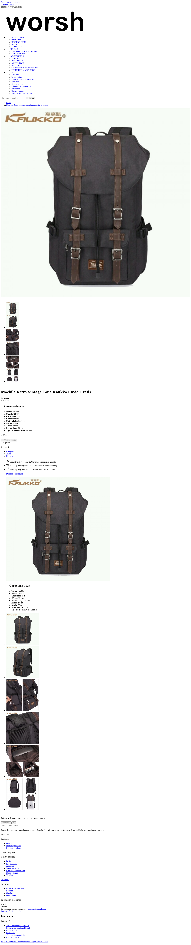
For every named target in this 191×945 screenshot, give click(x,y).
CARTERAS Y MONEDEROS (24, 68)
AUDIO (14, 44)
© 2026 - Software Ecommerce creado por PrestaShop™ (24, 942)
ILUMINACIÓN (18, 42)
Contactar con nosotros (10, 2)
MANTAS (15, 65)
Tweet (8, 454)
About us (15, 82)
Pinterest (9, 456)
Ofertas (9, 843)
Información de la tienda (11, 911)
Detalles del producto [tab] (15, 474)
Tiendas (9, 875)
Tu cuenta (5, 880)
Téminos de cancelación (21, 86)
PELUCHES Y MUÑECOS (23, 70)
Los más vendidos (13, 848)
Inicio (10, 72)
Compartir (10, 451)
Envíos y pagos (17, 91)
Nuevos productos (13, 846)
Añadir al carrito (9, 440)
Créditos (9, 893)
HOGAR (12, 49)
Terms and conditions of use (22, 79)
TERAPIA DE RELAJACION (24, 51)
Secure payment (18, 84)
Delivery (15, 75)
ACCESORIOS (15, 56)
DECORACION (18, 54)
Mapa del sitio (12, 873)
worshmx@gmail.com (37, 909)
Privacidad (15, 89)
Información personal (15, 888)
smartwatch (16, 40)
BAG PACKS (17, 61)
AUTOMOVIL (17, 63)
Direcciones (11, 895)
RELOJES (15, 58)
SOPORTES (16, 47)
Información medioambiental (23, 93)
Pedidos (9, 891)
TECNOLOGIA (15, 37)
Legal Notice (16, 77)
